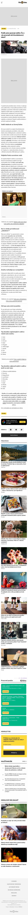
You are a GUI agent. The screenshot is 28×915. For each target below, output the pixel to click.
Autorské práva (14, 887)
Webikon (20, 906)
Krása (4, 838)
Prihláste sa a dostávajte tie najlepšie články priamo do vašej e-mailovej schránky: (13, 739)
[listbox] (22, 761)
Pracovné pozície (7, 680)
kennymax (12, 906)
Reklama (14, 892)
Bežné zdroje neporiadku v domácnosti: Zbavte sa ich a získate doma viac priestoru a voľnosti (15, 768)
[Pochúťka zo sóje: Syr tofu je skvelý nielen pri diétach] (14, 811)
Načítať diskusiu (14, 435)
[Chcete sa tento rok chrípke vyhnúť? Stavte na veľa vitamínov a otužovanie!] (14, 855)
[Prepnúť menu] (2, 2)
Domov (14, 895)
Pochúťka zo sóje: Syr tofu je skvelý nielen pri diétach (13, 821)
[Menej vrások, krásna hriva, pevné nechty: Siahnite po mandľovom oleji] (14, 833)
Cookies (14, 881)
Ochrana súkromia (14, 890)
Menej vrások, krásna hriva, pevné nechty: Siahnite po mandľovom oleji (13, 843)
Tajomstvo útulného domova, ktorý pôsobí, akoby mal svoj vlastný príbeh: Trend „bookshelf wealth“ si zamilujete (16, 790)
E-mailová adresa (7, 744)
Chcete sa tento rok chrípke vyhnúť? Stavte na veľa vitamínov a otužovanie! (13, 865)
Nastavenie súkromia (14, 884)
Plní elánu (4, 28)
